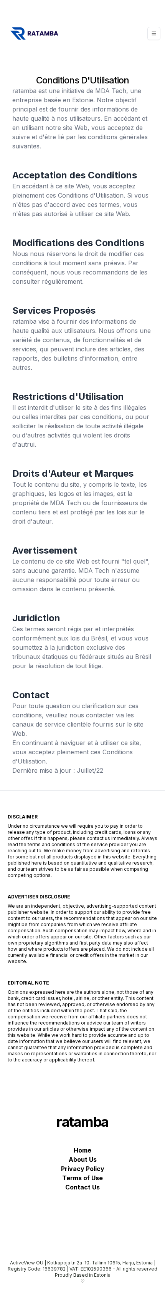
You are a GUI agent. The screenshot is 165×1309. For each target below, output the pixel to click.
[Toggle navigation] (153, 33)
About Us (83, 1159)
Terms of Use (82, 1178)
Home (82, 1150)
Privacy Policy (82, 1169)
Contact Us (82, 1187)
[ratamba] (33, 33)
